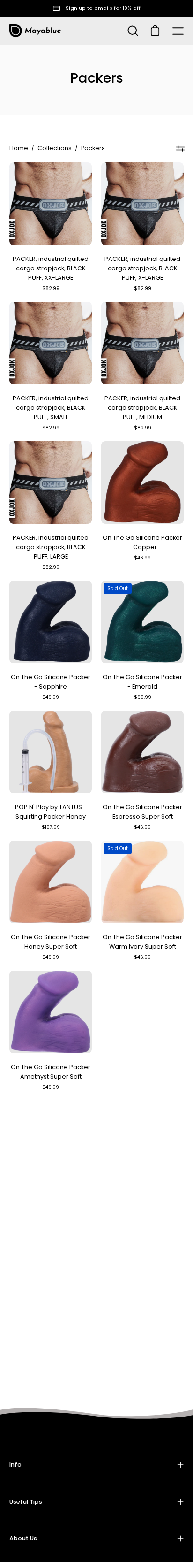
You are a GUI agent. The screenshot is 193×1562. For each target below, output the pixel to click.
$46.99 (142, 557)
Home (18, 148)
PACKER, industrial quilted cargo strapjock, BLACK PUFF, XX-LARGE (51, 268)
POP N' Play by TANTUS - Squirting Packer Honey (51, 811)
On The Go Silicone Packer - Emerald (142, 681)
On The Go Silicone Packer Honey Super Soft (50, 941)
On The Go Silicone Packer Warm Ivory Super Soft (142, 941)
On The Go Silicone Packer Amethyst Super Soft (50, 1071)
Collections (54, 148)
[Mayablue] (35, 31)
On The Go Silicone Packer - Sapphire (50, 681)
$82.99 (50, 288)
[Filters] (180, 148)
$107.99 (51, 827)
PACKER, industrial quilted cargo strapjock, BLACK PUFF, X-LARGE (142, 268)
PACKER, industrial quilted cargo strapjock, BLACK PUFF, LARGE (51, 547)
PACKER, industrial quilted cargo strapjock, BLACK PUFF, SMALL (51, 407)
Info (15, 1465)
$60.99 (142, 697)
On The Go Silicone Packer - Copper (142, 542)
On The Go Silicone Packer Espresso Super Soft (142, 811)
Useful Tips (25, 1502)
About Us (23, 1538)
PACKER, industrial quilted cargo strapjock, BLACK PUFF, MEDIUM (142, 407)
